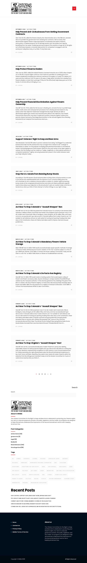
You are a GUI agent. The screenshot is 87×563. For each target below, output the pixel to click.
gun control (52, 466)
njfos (24, 474)
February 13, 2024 (20, 340)
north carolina (34, 474)
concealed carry (54, 458)
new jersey (15, 474)
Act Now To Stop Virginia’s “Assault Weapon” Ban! (38, 343)
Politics (28, 478)
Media (13, 442)
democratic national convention (40, 462)
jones (42, 470)
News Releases (15, 445)
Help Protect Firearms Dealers (29, 69)
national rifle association (65, 470)
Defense (65, 458)
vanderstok (16, 482)
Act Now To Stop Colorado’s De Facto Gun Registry (38, 273)
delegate (15, 462)
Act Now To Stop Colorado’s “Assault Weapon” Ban (39, 207)
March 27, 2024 (19, 239)
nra (43, 474)
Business (27, 458)
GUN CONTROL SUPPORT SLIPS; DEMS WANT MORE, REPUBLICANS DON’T (31, 495)
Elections (63, 462)
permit (50, 474)
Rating (36, 478)
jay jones (34, 470)
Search (13, 392)
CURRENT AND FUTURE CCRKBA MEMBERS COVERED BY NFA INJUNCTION (31, 501)
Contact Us (16, 525)
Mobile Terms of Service (20, 532)
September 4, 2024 (20, 99)
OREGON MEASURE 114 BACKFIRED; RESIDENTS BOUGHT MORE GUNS (29, 504)
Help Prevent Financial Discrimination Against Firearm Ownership (40, 103)
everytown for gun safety (30, 466)
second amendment (55, 478)
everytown (15, 466)
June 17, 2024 (19, 171)
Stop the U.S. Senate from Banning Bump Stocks (37, 174)
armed (19, 458)
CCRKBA (20, 52)
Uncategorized (16, 447)
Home (14, 522)
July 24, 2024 (18, 136)
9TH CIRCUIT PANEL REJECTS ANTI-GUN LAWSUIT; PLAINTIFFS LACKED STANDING (33, 498)
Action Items (31, 29)
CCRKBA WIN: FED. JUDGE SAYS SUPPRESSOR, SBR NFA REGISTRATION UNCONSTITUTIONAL (36, 506)
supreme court (69, 478)
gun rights (62, 466)
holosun (25, 470)
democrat (24, 462)
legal (12, 439)
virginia (25, 482)
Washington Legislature (39, 482)
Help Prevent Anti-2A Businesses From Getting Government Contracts (42, 32)
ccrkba (35, 458)
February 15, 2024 (20, 303)
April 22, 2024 (19, 204)
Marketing (50, 470)
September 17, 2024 (20, 29)
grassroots (14, 436)
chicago (42, 458)
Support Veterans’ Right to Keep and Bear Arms (37, 139)
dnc (55, 462)
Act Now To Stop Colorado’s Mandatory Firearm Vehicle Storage (41, 242)
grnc (43, 466)
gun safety (15, 470)
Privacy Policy (17, 529)
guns (71, 466)
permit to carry (17, 478)
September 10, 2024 (20, 66)
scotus (43, 478)
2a (13, 458)
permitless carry (61, 474)
